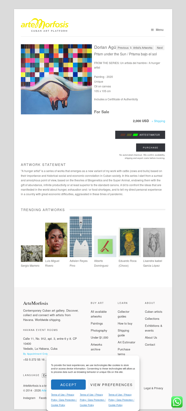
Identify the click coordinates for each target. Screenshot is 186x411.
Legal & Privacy (153, 388)
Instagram (29, 398)
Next (160, 47)
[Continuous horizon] (56, 256)
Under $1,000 (99, 337)
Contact (150, 344)
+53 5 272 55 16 (33, 359)
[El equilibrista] (130, 256)
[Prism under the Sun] (56, 79)
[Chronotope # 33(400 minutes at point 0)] (32, 261)
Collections (152, 318)
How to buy (125, 323)
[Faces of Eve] (154, 256)
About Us (151, 337)
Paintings (97, 323)
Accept (68, 384)
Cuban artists (153, 311)
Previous (123, 47)
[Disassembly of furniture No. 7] (105, 256)
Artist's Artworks (142, 47)
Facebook (45, 398)
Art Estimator (126, 342)
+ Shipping (158, 121)
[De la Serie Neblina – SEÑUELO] (81, 256)
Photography (99, 330)
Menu (160, 29)
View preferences (111, 384)
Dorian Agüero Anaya (115, 47)
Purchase (150, 147)
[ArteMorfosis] (93, 26)
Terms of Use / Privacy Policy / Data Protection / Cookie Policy (64, 400)
